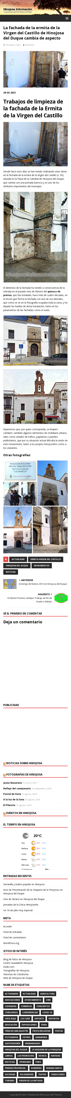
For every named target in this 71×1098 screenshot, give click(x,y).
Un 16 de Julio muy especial (18, 910)
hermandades (32, 1043)
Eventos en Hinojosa (21, 813)
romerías (36, 1068)
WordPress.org (11, 943)
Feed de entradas (12, 932)
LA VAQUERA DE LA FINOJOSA (46, 1049)
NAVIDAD (55, 1055)
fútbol (27, 1037)
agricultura (47, 993)
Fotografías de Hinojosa (24, 774)
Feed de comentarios (14, 937)
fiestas (59, 1031)
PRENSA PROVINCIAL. (15, 1068)
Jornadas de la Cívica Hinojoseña (20, 904)
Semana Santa (54, 1068)
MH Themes (56, 1094)
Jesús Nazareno (12, 782)
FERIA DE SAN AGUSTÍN (16, 1031)
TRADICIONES (58, 1074)
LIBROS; (9, 1055)
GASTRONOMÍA (12, 1043)
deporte (39, 1018)
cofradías (10, 1006)
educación (11, 1024)
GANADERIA (41, 1037)
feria (44, 1024)
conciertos (43, 1006)
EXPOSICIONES (29, 1024)
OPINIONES (25, 1061)
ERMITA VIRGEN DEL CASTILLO (46, 559)
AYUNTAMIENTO (33, 999)
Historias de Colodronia (15, 974)
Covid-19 (47, 1012)
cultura (25, 1018)
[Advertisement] (35, 735)
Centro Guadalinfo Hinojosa (18, 962)
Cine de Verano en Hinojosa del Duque (24, 899)
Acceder (7, 926)
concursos (11, 1012)
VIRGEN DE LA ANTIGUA (30, 1080)
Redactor (29, 44)
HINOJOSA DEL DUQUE (17, 565)
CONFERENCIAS (30, 1012)
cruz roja (10, 1018)
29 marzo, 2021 (13, 44)
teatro (42, 1074)
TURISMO (9, 1080)
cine (48, 999)
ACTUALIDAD (18, 559)
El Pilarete (9, 805)
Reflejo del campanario (17, 788)
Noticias (11, 571)
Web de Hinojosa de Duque (18, 978)
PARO (38, 1061)
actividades (11, 993)
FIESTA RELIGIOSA (41, 1031)
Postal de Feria (12, 794)
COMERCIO (26, 1006)
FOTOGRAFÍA (11, 1037)
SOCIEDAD (10, 1074)
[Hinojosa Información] (35, 12)
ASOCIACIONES (12, 999)
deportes (54, 1018)
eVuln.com (8, 966)
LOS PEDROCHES (26, 1055)
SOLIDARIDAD (27, 1074)
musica (42, 1055)
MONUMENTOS (41, 565)
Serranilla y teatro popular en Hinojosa (23, 884)
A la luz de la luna (13, 799)
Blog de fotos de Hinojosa (17, 959)
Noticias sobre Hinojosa (24, 763)
